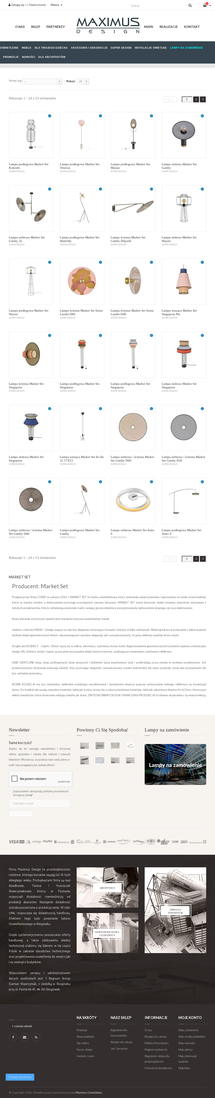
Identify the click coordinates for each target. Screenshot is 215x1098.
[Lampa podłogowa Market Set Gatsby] (82, 501)
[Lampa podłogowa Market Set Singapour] (82, 354)
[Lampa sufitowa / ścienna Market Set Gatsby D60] (133, 428)
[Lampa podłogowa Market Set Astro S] (184, 501)
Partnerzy (55, 27)
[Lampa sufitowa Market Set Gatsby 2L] (31, 208)
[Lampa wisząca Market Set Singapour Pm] (184, 281)
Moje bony (184, 1068)
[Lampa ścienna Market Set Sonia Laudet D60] (82, 281)
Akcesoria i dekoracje (89, 47)
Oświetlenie (9, 47)
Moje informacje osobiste (187, 1058)
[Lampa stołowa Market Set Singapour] (184, 354)
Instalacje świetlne (151, 47)
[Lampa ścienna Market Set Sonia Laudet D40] (133, 281)
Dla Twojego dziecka (51, 47)
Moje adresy (185, 1049)
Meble (26, 47)
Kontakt (192, 27)
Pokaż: (71, 81)
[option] (107, 748)
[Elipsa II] (100, 745)
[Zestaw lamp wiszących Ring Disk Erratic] (115, 745)
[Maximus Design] (107, 26)
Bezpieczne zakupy (121, 1042)
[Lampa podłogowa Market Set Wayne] (31, 281)
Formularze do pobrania (158, 1068)
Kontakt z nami (85, 1056)
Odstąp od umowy (19, 1077)
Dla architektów (52, 57)
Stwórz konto (37, 5)
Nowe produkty (85, 1036)
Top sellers (83, 1043)
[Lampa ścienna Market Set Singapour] (31, 354)
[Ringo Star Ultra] (130, 760)
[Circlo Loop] (115, 760)
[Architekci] (107, 887)
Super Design (121, 47)
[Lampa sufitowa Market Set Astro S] (133, 501)
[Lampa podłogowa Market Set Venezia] (82, 135)
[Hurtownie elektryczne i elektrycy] (107, 933)
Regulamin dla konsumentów (119, 1032)
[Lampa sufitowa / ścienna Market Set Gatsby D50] (184, 428)
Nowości (28, 57)
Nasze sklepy (84, 1049)
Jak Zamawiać (119, 1048)
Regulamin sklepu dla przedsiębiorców (157, 1058)
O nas (20, 27)
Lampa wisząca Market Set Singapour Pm (179, 312)
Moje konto (190, 1017)
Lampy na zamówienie (186, 47)
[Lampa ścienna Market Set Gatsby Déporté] (133, 208)
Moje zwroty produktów (191, 1036)
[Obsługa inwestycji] (175, 910)
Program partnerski (156, 1049)
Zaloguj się (17, 5)
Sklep (35, 27)
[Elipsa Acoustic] (84, 760)
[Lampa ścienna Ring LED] (100, 760)
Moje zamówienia (188, 1030)
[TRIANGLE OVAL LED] (130, 745)
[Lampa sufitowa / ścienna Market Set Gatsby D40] (31, 501)
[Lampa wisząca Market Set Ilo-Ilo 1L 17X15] (82, 428)
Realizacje (169, 27)
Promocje (11, 57)
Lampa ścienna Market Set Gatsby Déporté (128, 239)
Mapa (148, 27)
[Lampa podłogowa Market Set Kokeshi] (31, 135)
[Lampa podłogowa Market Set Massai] (133, 135)
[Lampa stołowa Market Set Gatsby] (184, 135)
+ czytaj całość (22, 1026)
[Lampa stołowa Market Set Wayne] (184, 208)
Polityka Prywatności (156, 1043)
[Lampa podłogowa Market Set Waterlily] (82, 208)
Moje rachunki (186, 1043)
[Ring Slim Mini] (84, 745)
